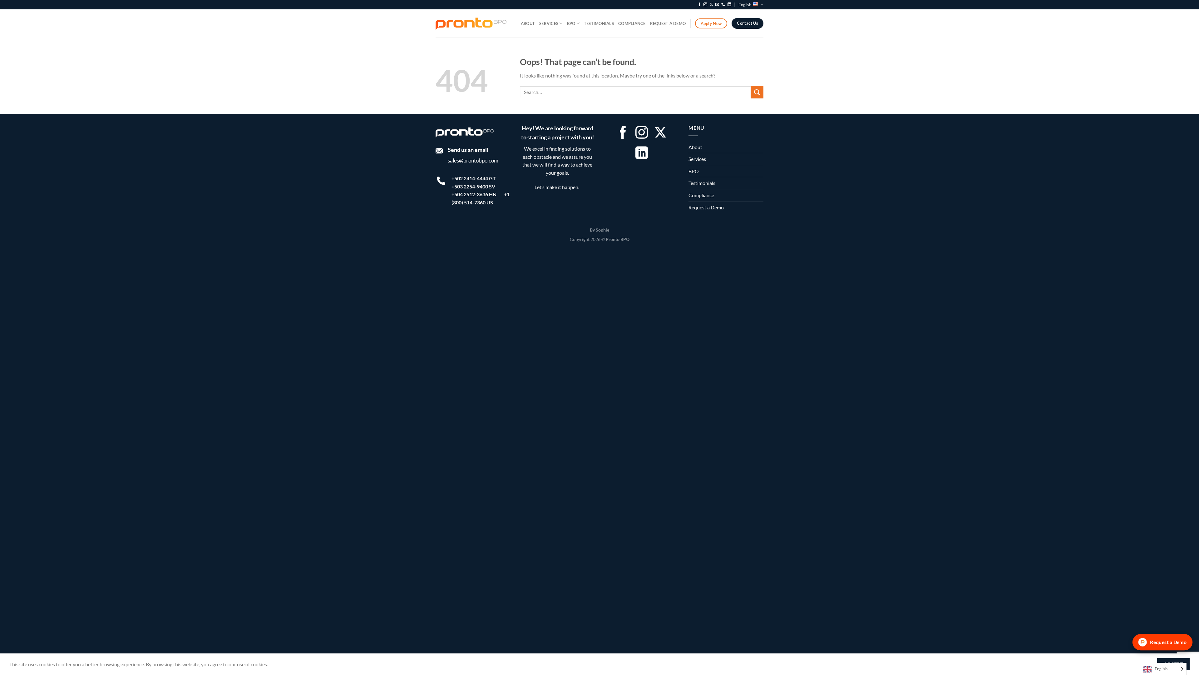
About (528, 23)
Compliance (632, 23)
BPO (571, 23)
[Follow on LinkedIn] (729, 4)
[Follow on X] (711, 4)
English (744, 4)
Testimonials (599, 23)
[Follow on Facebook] (699, 4)
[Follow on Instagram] (705, 4)
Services (548, 23)
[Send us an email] (717, 4)
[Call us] (723, 4)
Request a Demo (668, 23)
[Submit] (757, 92)
